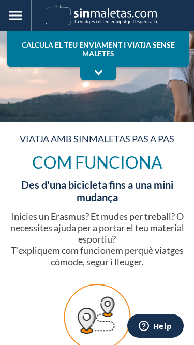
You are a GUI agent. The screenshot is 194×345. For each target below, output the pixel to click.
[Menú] (16, 15)
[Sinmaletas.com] (101, 15)
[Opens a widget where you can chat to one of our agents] (155, 327)
